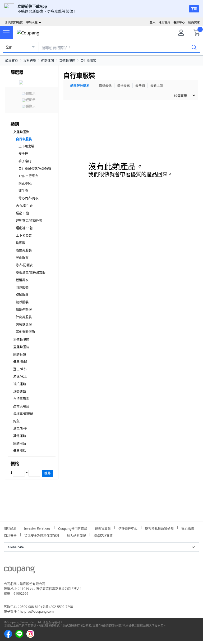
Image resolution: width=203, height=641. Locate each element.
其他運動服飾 (25, 332)
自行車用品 (21, 399)
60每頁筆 (180, 95)
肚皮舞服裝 (24, 317)
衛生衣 (23, 191)
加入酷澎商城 (76, 535)
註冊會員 (164, 22)
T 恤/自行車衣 (28, 176)
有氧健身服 (24, 324)
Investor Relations (37, 527)
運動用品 (19, 443)
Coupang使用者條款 (72, 527)
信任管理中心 (127, 527)
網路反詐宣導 (103, 535)
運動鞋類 (19, 354)
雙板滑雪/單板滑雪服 (30, 272)
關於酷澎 (10, 527)
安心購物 (187, 527)
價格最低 (105, 85)
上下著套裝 (26, 146)
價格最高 (123, 85)
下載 (194, 9)
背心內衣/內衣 (29, 198)
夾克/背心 (25, 183)
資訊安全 (10, 535)
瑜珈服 (20, 243)
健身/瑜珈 (20, 362)
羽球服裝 (22, 287)
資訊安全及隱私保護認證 (41, 535)
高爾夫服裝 (24, 250)
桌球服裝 (22, 295)
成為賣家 (194, 22)
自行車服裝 (88, 60)
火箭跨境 (29, 60)
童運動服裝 (21, 347)
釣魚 (16, 421)
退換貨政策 (103, 527)
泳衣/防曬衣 (24, 265)
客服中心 (179, 22)
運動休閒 (47, 60)
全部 (9, 47)
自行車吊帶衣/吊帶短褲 (35, 168)
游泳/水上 (20, 376)
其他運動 (19, 436)
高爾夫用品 (21, 406)
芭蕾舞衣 (22, 280)
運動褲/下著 (24, 228)
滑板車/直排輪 (23, 413)
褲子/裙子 (25, 161)
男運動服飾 (21, 339)
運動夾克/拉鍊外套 (29, 220)
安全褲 (23, 153)
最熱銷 (140, 85)
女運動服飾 (67, 60)
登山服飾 (22, 257)
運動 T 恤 (22, 213)
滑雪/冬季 (20, 428)
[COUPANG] (19, 570)
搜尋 (47, 473)
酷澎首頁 (11, 60)
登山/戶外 (20, 369)
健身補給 (19, 451)
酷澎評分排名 (79, 85)
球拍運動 (19, 384)
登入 (152, 22)
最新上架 (156, 85)
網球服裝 (22, 302)
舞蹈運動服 (24, 309)
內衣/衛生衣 (24, 206)
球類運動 (19, 391)
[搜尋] (194, 47)
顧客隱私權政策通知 (159, 527)
